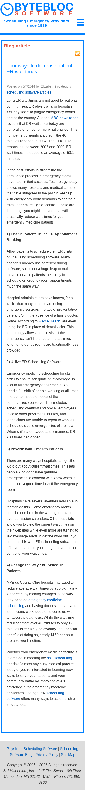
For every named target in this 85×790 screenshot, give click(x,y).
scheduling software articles (29, 92)
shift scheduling (59, 658)
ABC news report (64, 118)
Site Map (68, 755)
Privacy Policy (46, 755)
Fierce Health (49, 321)
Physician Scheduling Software (32, 749)
